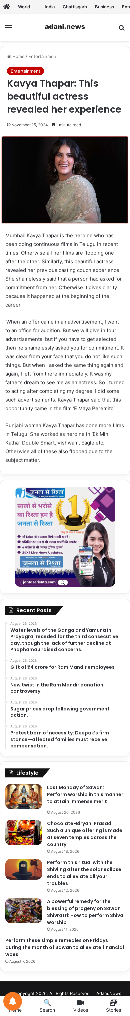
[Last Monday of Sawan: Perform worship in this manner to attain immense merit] (23, 796)
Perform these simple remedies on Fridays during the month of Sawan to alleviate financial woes (64, 947)
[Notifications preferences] (12, 1001)
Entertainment (43, 56)
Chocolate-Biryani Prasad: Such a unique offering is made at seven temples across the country (84, 834)
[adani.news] (65, 27)
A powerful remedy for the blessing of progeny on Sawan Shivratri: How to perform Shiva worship (85, 912)
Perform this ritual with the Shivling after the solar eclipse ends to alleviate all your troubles (84, 873)
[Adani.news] (6, 6)
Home (18, 56)
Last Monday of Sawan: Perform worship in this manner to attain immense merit (85, 794)
